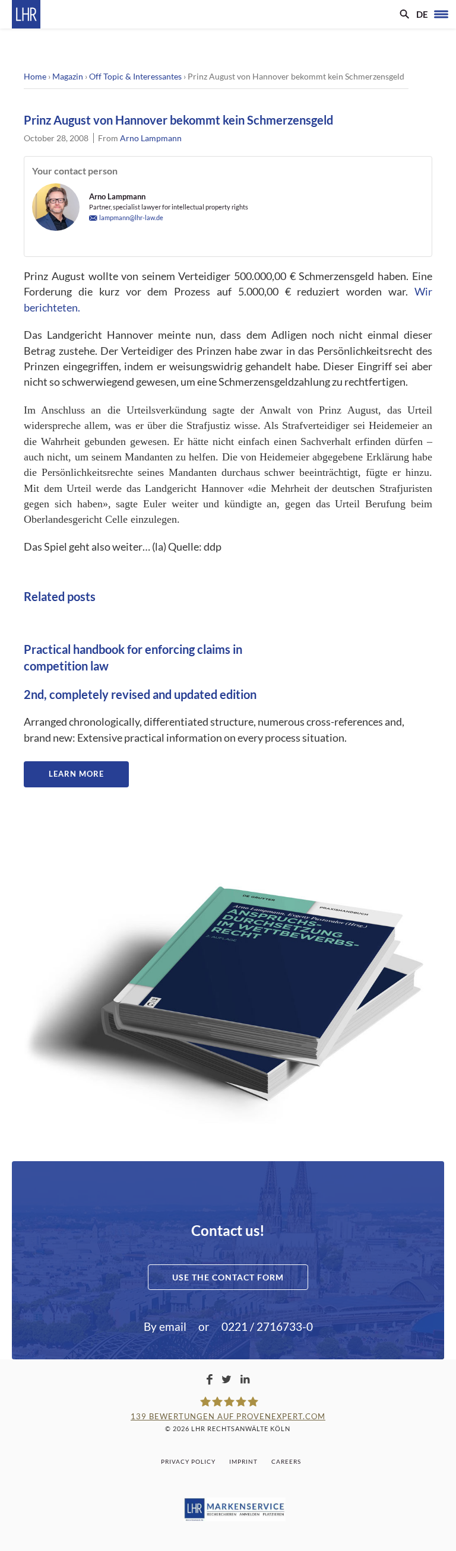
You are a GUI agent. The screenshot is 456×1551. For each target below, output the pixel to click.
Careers (286, 1461)
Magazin (67, 76)
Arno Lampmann (151, 138)
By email (165, 1326)
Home (35, 76)
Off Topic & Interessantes (135, 76)
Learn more (76, 773)
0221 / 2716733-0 (267, 1326)
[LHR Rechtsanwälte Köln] (26, 14)
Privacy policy (188, 1461)
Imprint (243, 1461)
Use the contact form (228, 1277)
